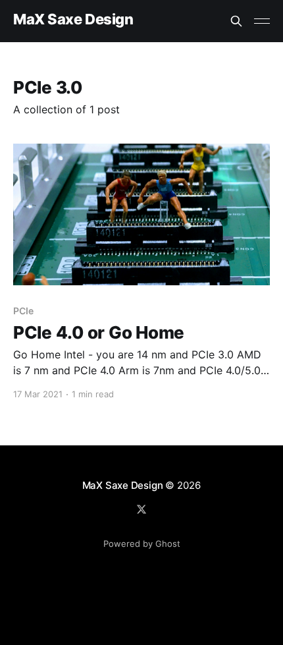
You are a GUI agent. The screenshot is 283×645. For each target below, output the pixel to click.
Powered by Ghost (141, 543)
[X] (141, 509)
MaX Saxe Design (73, 19)
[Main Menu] (262, 21)
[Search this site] (236, 21)
